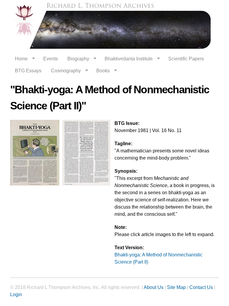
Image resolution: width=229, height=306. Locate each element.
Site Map (176, 287)
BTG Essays (28, 70)
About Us (153, 287)
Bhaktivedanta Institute (126, 59)
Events (50, 58)
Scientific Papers (186, 58)
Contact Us (201, 287)
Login (16, 294)
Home (19, 59)
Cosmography (63, 71)
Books (101, 71)
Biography (76, 59)
